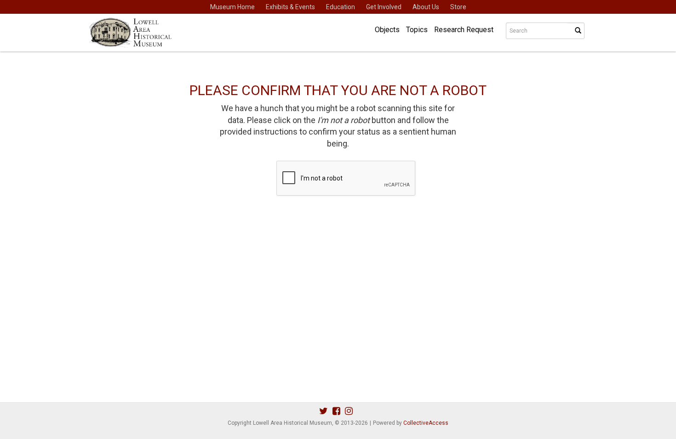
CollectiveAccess (425, 423)
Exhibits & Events (290, 7)
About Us (425, 7)
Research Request (463, 29)
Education (340, 7)
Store (458, 7)
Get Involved (383, 7)
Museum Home (232, 7)
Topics (417, 29)
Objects (387, 29)
